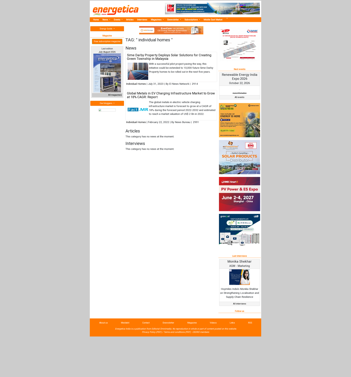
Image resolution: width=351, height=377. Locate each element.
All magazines (115, 95)
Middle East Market (213, 19)
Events (117, 19)
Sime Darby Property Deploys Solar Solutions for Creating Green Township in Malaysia (169, 57)
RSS (250, 322)
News (105, 19)
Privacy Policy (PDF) (152, 332)
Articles (130, 19)
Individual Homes (136, 83)
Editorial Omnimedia (161, 328)
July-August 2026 (107, 52)
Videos (213, 322)
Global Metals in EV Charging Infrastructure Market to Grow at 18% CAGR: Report (171, 95)
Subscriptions (191, 19)
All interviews (239, 303)
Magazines (156, 19)
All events (239, 97)
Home (96, 19)
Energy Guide (106, 28)
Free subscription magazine (107, 41)
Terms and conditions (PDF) (177, 332)
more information (240, 93)
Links (232, 322)
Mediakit (125, 322)
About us (103, 322)
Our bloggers (106, 103)
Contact (146, 322)
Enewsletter (173, 19)
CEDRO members (201, 332)
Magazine (192, 322)
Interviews (142, 19)
